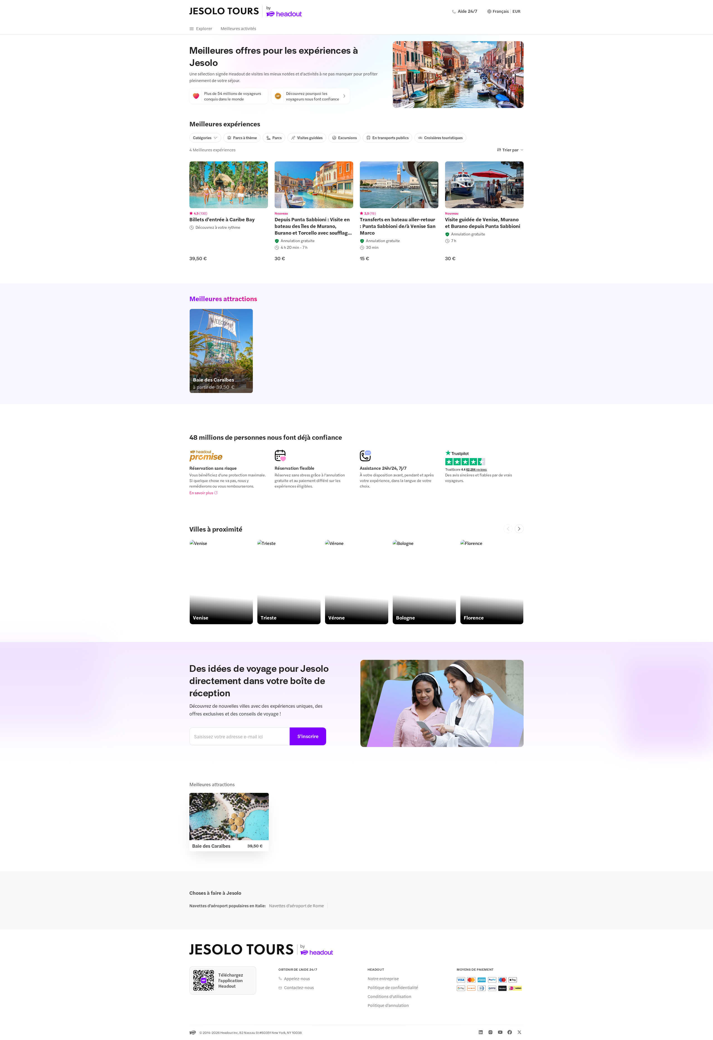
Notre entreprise (383, 978)
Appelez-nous (297, 978)
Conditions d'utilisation (389, 996)
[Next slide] (519, 528)
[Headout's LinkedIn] (480, 1032)
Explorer (204, 28)
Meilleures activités (238, 28)
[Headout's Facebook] (509, 1032)
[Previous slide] (508, 528)
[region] (228, 184)
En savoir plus (201, 492)
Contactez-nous (299, 987)
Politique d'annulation (388, 1005)
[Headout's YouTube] (500, 1032)
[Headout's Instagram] (490, 1032)
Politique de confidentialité (393, 987)
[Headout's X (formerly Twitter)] (519, 1032)
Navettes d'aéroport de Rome (296, 905)
